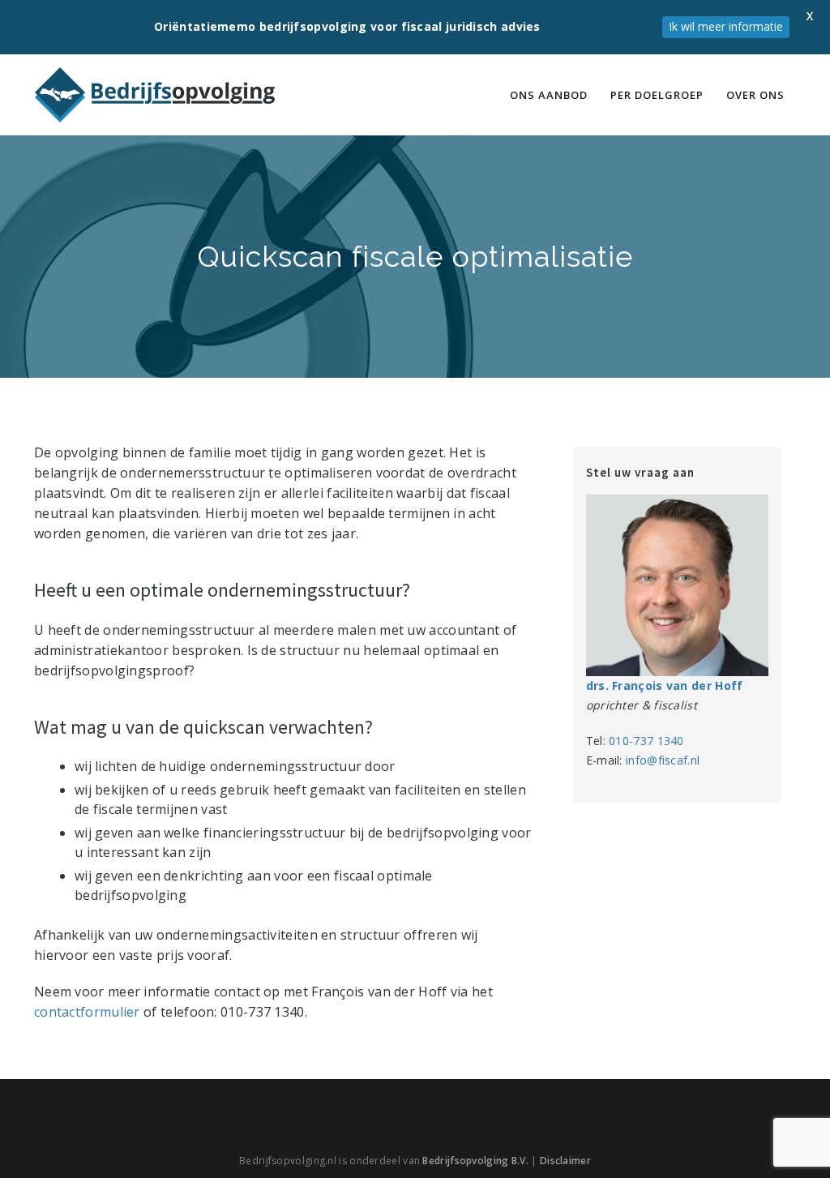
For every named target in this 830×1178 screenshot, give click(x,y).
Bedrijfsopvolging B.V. (475, 1160)
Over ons (755, 95)
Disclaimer (565, 1160)
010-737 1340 (646, 740)
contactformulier (87, 1012)
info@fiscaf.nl (663, 760)
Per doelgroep (657, 95)
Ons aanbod (549, 95)
